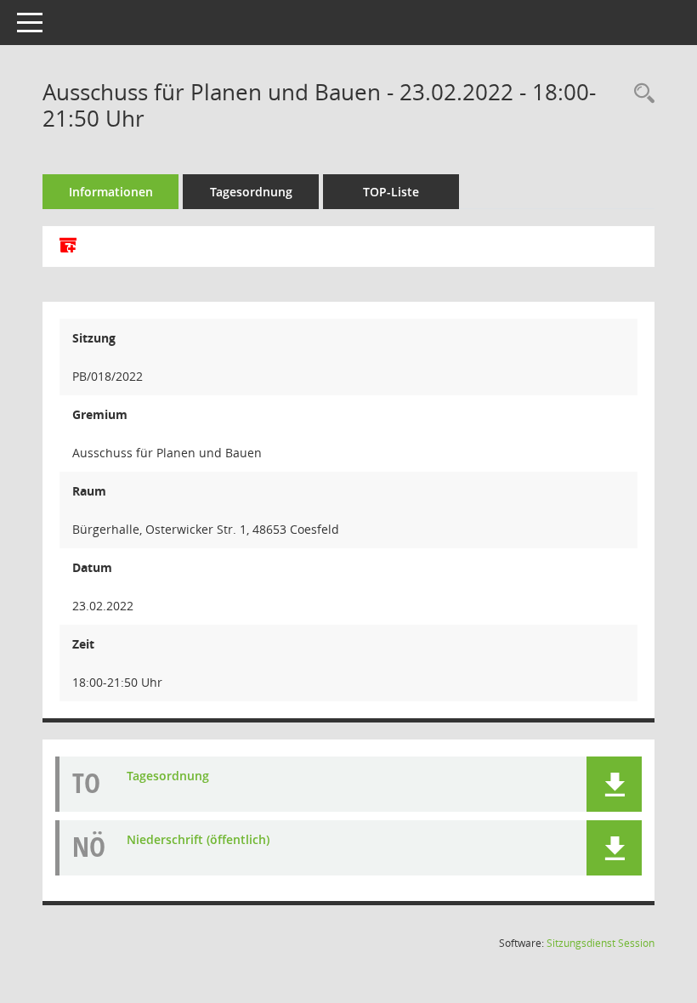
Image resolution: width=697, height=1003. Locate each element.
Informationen (111, 192)
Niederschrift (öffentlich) (198, 839)
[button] (614, 784)
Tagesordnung (251, 192)
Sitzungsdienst (600, 943)
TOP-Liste (391, 192)
